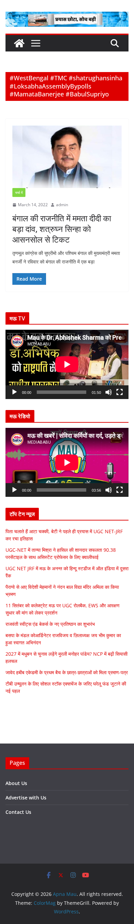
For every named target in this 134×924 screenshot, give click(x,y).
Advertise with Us (25, 797)
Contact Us (18, 812)
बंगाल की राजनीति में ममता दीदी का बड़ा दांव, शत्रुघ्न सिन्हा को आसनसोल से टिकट (61, 228)
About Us (16, 783)
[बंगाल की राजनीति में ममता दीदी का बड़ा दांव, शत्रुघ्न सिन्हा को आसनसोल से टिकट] (67, 157)
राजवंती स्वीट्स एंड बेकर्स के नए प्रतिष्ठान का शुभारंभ (50, 624)
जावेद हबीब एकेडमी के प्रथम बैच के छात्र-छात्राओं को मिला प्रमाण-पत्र (66, 672)
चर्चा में (19, 192)
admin (62, 205)
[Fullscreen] (119, 392)
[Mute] (108, 392)
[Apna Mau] (19, 43)
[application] (67, 364)
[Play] (14, 392)
